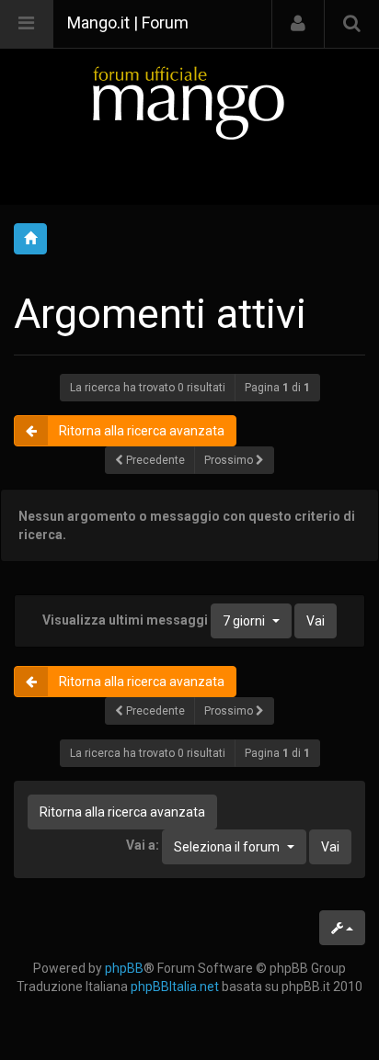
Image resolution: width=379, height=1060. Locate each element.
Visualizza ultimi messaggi (153, 619)
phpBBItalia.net (175, 986)
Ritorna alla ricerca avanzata (141, 430)
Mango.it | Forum (128, 22)
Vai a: (142, 845)
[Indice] (189, 102)
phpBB (124, 968)
